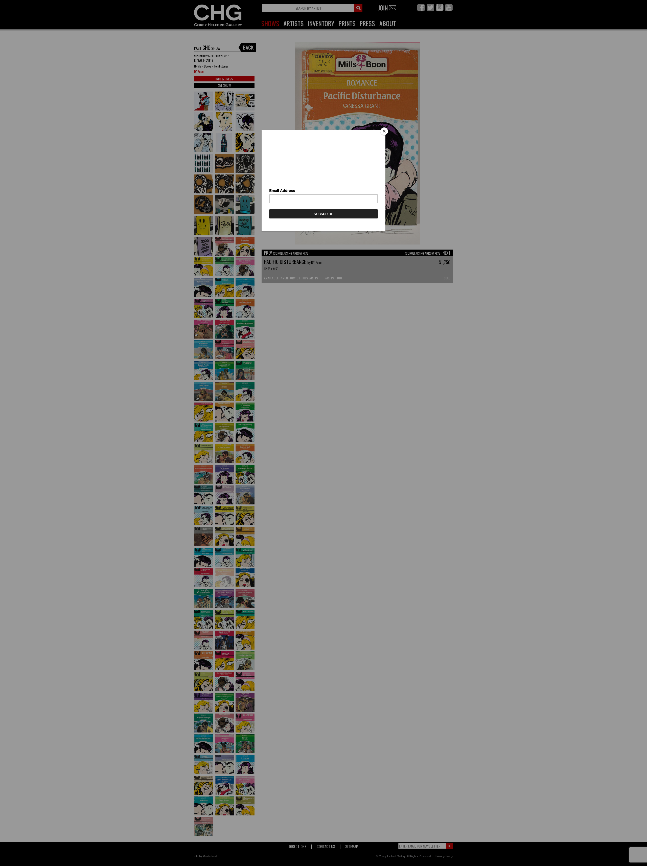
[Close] (384, 131)
